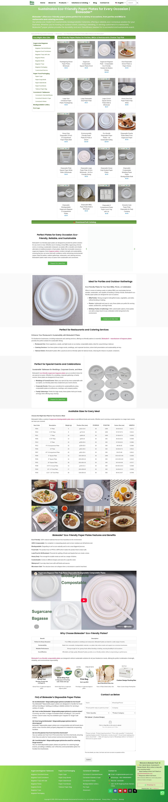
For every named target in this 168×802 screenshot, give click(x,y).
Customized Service (41, 70)
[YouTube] (120, 791)
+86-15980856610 (125, 778)
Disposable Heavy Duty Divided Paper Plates (106, 170)
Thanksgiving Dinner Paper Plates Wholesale (66, 64)
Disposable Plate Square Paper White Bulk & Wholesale (66, 170)
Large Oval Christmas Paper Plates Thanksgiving (66, 101)
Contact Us (104, 3)
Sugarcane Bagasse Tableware (40, 44)
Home (42, 3)
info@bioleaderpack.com (124, 774)
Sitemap (121, 799)
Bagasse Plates (40, 58)
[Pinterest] (125, 791)
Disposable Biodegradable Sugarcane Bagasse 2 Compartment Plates (66, 209)
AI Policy (114, 799)
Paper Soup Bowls (40, 79)
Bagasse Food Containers (43, 51)
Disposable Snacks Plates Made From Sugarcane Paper (127, 135)
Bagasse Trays (39, 64)
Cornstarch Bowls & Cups (43, 98)
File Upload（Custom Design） (95, 717)
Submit (88, 759)
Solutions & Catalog (80, 3)
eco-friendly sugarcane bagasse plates (53, 373)
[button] (86, 249)
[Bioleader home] (32, 3)
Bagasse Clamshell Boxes (43, 48)
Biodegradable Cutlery (41, 105)
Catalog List (155, 788)
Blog (95, 3)
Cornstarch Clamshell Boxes (44, 95)
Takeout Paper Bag (41, 89)
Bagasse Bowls (39, 61)
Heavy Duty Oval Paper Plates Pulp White (126, 101)
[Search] (137, 3)
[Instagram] (130, 791)
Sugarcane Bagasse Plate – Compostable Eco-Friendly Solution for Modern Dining (106, 66)
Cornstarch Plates (40, 101)
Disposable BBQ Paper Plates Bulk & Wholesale (86, 207)
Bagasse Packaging (41, 67)
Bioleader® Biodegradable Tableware (42, 34)
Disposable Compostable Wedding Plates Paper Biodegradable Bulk (127, 172)
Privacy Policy (106, 799)
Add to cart (66, 56)
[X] (135, 791)
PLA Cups (36, 108)
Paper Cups (38, 76)
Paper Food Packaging (41, 74)
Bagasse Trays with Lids (42, 54)
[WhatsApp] (110, 791)
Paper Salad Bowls (40, 83)
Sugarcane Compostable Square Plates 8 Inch (86, 64)
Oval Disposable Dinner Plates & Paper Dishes (127, 64)
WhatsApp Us (151, 785)
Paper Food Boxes (40, 86)
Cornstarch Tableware (41, 92)
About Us (52, 3)
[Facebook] (115, 791)
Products (62, 3)
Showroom (59, 34)
